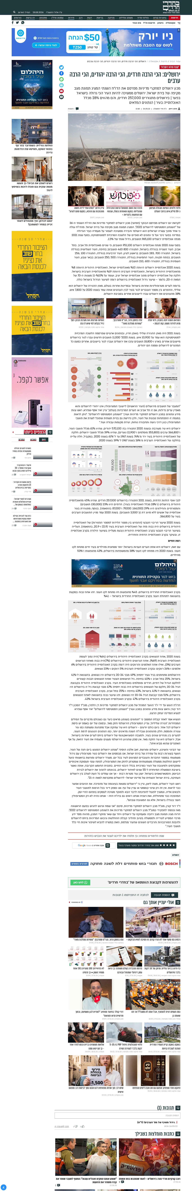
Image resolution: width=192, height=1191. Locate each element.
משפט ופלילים (126, 17)
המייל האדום (24, 12)
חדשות (174, 17)
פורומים (17, 17)
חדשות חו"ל (149, 22)
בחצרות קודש (159, 17)
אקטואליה (170, 22)
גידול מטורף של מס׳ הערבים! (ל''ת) (156, 1122)
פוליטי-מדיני (143, 17)
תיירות (71, 17)
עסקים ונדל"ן (57, 17)
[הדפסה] (61, 85)
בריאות (100, 17)
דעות (89, 17)
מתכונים (43, 17)
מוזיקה (111, 17)
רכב (81, 17)
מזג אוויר (136, 22)
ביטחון (160, 22)
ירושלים (175, 855)
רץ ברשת (30, 17)
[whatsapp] (61, 79)
